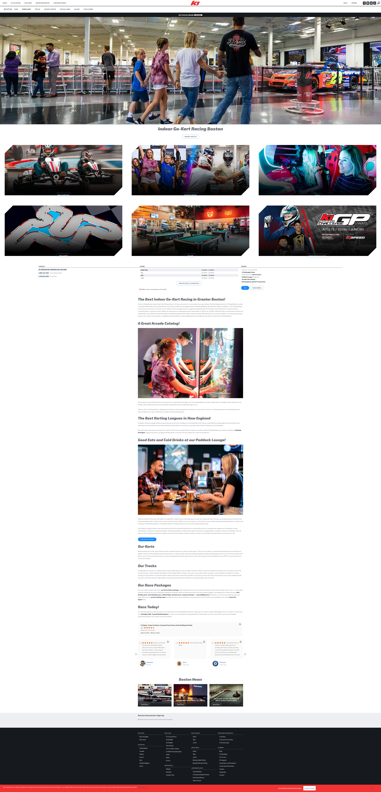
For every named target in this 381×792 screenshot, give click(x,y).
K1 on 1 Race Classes (172, 748)
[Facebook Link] (364, 3)
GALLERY (190, 255)
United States (143, 748)
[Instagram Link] (367, 3)
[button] (372, 788)
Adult (194, 736)
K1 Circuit (222, 757)
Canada (141, 751)
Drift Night (169, 739)
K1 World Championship (173, 751)
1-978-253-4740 (43, 276)
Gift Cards (142, 739)
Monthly (168, 772)
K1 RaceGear (223, 754)
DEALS (345, 3)
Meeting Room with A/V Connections (253, 282)
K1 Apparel (222, 760)
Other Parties (197, 780)
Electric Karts (256, 274)
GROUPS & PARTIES (190, 195)
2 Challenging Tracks (248, 272)
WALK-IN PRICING (63, 195)
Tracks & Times (65, 9)
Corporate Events (59, 3)
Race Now (28, 3)
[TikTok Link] (374, 3)
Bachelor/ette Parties (199, 760)
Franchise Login (224, 742)
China (141, 766)
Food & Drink (88, 9)
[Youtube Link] (371, 3)
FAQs (167, 754)
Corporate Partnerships (226, 766)
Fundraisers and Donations (227, 763)
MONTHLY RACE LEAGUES (317, 256)
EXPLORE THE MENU (147, 539)
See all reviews (145, 633)
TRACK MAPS (63, 255)
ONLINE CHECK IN (190, 136)
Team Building (197, 771)
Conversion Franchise (226, 739)
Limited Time (170, 775)
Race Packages (143, 736)
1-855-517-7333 (43, 273)
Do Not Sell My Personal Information (290, 788)
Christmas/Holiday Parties (201, 774)
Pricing (37, 9)
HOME (5, 3)
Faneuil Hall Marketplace (160, 614)
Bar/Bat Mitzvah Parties (200, 763)
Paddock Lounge (247, 277)
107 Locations (15, 3)
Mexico (141, 754)
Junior (195, 742)
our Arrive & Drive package (170, 590)
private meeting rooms (158, 597)
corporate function (188, 595)
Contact (221, 775)
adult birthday (166, 595)
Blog (220, 751)
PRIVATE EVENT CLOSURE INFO (189, 283)
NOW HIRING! (257, 288)
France (141, 757)
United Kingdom (144, 763)
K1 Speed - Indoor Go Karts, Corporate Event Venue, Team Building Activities (166, 625)
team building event (202, 595)
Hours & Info (26, 9)
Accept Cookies (309, 788)
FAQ (245, 288)
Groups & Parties (50, 9)
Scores (168, 760)
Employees (222, 772)
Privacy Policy (141, 787)
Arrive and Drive (171, 736)
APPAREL (354, 3)
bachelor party (176, 595)
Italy (140, 760)
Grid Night (169, 742)
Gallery (77, 9)
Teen (194, 739)
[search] (379, 3)
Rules (167, 757)
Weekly (168, 769)
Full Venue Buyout (198, 777)
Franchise (222, 736)
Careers (221, 769)
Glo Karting (169, 745)
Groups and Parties (42, 3)
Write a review (155, 633)
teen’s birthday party (154, 595)
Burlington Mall (146, 614)
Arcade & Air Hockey (248, 279)
